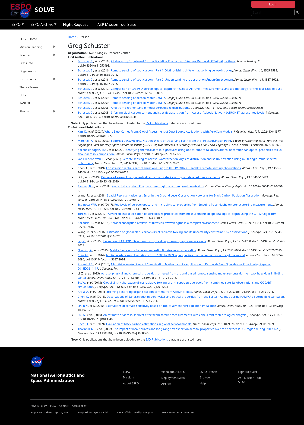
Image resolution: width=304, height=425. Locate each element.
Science (24, 56)
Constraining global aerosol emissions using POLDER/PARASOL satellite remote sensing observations (173, 168)
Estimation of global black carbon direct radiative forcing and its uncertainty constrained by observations (177, 232)
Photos (24, 112)
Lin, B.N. (83, 306)
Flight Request (75, 24)
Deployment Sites (173, 378)
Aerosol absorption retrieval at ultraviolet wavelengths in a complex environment (165, 223)
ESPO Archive (40, 25)
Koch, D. (83, 324)
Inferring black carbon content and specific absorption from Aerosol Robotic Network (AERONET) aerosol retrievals (187, 113)
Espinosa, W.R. (87, 205)
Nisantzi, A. (85, 250)
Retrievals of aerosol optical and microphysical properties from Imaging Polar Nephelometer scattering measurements (193, 205)
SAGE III (25, 103)
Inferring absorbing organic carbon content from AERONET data (149, 292)
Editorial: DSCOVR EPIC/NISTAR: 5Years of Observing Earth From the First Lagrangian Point (171, 141)
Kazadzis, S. (85, 223)
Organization (28, 71)
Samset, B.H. (86, 186)
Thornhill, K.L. (87, 329)
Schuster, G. (85, 61)
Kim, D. (82, 131)
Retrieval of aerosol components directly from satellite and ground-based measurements (160, 177)
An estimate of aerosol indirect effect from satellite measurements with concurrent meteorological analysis (174, 315)
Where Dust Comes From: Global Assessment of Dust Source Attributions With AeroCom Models (168, 131)
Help (203, 383)
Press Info (26, 63)
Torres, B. (84, 214)
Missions (129, 377)
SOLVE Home (28, 39)
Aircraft (166, 384)
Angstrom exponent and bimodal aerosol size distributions (150, 108)
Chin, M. (83, 255)
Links (23, 95)
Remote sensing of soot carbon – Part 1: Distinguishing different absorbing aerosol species (171, 70)
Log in (273, 4)
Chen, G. (83, 297)
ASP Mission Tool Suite (116, 24)
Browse (205, 377)
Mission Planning (30, 48)
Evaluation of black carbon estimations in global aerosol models (148, 324)
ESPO (15, 25)
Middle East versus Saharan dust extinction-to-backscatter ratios (153, 250)
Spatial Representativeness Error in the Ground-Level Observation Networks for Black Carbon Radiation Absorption (184, 195)
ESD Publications (157, 123)
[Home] (22, 9)
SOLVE (44, 9)
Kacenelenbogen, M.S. (92, 150)
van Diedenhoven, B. (91, 159)
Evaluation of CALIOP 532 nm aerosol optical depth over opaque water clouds (154, 241)
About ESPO (131, 383)
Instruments (27, 80)
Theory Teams (29, 87)
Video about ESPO (173, 372)
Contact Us (187, 412)
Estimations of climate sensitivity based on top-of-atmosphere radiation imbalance (161, 306)
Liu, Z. (81, 241)
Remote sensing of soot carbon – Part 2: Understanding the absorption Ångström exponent (172, 79)
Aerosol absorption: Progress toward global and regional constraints (158, 186)
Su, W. (82, 283)
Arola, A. (83, 292)
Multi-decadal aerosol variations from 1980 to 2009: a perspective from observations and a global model (175, 255)
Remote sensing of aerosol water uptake (138, 98)
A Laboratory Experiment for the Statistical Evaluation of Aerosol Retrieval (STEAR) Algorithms (173, 61)
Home (72, 37)
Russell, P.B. (85, 264)
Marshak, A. (85, 141)
